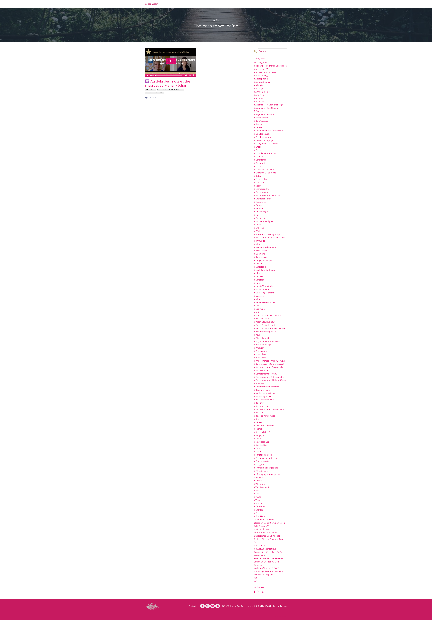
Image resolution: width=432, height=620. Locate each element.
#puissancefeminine (264, 399)
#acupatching (261, 75)
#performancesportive (265, 331)
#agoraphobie (261, 78)
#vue (256, 490)
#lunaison (259, 279)
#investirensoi (261, 250)
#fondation (259, 218)
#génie (257, 231)
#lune (257, 283)
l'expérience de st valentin (267, 535)
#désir (257, 185)
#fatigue (258, 205)
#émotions (259, 506)
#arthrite (258, 98)
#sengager (259, 435)
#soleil (257, 438)
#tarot (257, 451)
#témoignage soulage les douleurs (267, 476)
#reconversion (261, 406)
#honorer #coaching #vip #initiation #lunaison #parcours (270, 236)
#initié (257, 244)
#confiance (259, 156)
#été (256, 513)
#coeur (257, 150)
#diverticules (260, 179)
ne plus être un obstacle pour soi (269, 541)
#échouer (258, 503)
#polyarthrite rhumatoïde (267, 341)
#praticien (259, 347)
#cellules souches (262, 133)
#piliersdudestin (262, 338)
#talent (258, 448)
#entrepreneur (261, 192)
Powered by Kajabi (280, 616)
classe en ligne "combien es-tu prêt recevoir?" (269, 524)
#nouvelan (259, 309)
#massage (259, 296)
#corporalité (260, 163)
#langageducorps (263, 260)
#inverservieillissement (265, 247)
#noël (257, 312)
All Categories (260, 62)
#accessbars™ (261, 69)
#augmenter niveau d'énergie (268, 104)
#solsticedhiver (261, 441)
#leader (258, 263)
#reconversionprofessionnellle (269, 409)
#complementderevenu (265, 153)
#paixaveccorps (261, 318)
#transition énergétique (266, 467)
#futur (257, 224)
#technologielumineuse (265, 458)
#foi (256, 215)
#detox (257, 176)
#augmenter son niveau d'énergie (266, 110)
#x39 (256, 493)
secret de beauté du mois (266, 561)
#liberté (258, 273)
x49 (255, 581)
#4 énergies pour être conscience (270, 65)
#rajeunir (258, 403)
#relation (258, 412)
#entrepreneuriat (262, 198)
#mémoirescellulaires (264, 302)
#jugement (259, 253)
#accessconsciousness (265, 72)
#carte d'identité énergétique (268, 130)
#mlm (257, 299)
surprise (258, 565)
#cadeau (258, 127)
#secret (258, 428)
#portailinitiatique (263, 344)
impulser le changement (266, 532)
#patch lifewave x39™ (265, 321)
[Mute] (185, 75)
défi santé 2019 (261, 529)
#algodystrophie (262, 82)
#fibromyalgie (261, 211)
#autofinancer (261, 117)
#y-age (257, 497)
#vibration (259, 484)
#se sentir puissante (264, 425)
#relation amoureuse (264, 415)
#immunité (259, 240)
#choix (257, 146)
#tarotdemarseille (263, 454)
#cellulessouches (262, 137)
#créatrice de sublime (265, 172)
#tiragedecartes (262, 461)
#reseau (258, 419)
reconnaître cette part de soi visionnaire (170, 90)
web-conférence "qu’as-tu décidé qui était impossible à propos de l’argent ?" (268, 571)
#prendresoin (260, 351)
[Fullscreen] (194, 75)
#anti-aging (260, 95)
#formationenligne (263, 221)
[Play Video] (147, 75)
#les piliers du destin (264, 270)
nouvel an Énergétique (265, 548)
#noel (257, 305)
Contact (192, 606)
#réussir (258, 422)
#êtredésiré (260, 516)
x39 (255, 578)
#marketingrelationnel (265, 292)
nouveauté (259, 545)
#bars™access (261, 121)
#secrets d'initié (262, 432)
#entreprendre (261, 189)
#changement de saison (266, 143)
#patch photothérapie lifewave (269, 328)
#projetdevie (260, 354)
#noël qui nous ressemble (267, 315)
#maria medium (150, 90)
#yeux (257, 500)
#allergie (258, 85)
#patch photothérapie (265, 325)
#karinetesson (261, 257)
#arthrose (259, 101)
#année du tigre (262, 91)
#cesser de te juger (264, 140)
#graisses (259, 227)
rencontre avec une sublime (155, 93)
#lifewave (259, 276)
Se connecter (151, 3)
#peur (257, 334)
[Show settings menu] (190, 75)
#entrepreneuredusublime (267, 195)
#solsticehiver (261, 445)
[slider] (168, 75)
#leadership (260, 266)
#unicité (258, 480)
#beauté (258, 124)
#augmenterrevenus (264, 114)
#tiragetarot (260, 464)
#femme (258, 208)
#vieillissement (261, 487)
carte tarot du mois (264, 519)
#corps (257, 166)
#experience (260, 202)
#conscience (260, 159)
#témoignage (261, 471)
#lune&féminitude (263, 286)
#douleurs (259, 182)
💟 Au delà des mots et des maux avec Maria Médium (167, 83)
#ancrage (258, 88)
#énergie (258, 509)
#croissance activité (264, 169)
